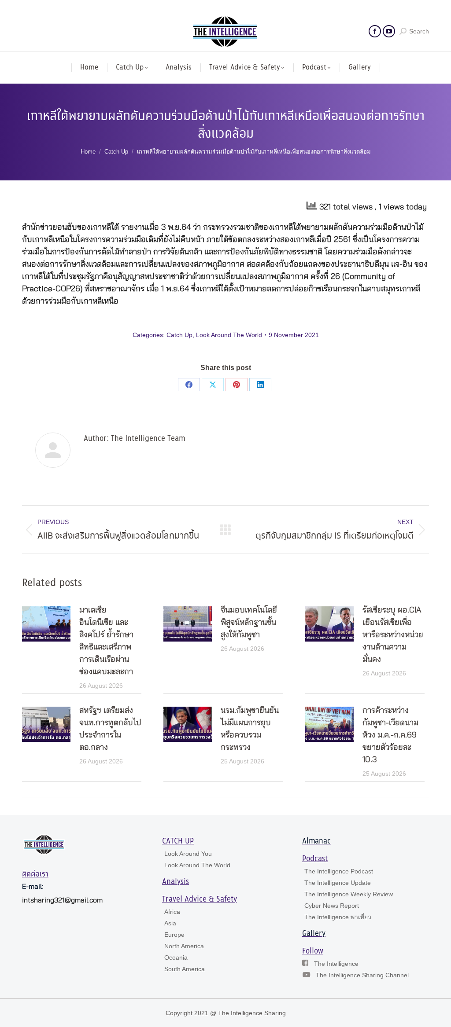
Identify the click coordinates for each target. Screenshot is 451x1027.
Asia (170, 923)
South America (184, 968)
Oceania (176, 957)
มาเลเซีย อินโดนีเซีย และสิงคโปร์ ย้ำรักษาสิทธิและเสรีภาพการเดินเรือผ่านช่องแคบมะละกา (106, 641)
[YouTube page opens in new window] (389, 31)
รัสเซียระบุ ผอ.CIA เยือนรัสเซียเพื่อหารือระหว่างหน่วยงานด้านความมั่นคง (392, 635)
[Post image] (46, 624)
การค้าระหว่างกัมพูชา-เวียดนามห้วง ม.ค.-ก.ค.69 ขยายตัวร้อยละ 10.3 (390, 735)
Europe (174, 934)
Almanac (316, 841)
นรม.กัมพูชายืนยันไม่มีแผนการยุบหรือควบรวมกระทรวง (250, 729)
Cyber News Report (331, 905)
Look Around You (188, 853)
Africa (172, 911)
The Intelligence (336, 963)
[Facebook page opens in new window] (375, 31)
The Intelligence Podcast (338, 871)
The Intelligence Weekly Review (348, 894)
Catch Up (179, 334)
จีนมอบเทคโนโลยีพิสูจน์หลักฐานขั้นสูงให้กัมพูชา (249, 622)
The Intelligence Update (337, 882)
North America (184, 946)
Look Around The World (229, 334)
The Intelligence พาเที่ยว (337, 917)
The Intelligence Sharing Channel (362, 975)
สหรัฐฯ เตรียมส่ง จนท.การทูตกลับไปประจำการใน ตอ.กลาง (110, 729)
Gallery (313, 934)
